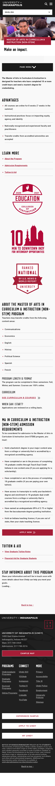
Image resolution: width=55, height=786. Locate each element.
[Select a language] (27, 12)
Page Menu (26, 67)
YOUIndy (23, 676)
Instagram (23, 681)
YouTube (23, 700)
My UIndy (27, 736)
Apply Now (26, 532)
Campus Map (27, 653)
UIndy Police (42, 686)
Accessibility (42, 676)
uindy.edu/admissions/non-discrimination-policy (20, 762)
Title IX (39, 681)
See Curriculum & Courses (19, 398)
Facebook (23, 690)
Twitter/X (23, 686)
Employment (41, 690)
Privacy (39, 672)
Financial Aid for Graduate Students (21, 558)
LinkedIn (23, 695)
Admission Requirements (16, 165)
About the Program (13, 159)
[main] (27, 315)
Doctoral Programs (6, 687)
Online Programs (9, 693)
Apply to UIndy (27, 726)
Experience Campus (27, 716)
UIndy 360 (23, 672)
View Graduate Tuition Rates (18, 551)
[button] (46, 4)
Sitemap (40, 702)
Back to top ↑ (27, 605)
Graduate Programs (6, 680)
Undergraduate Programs (8, 673)
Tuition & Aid (10, 172)
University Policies (40, 696)
